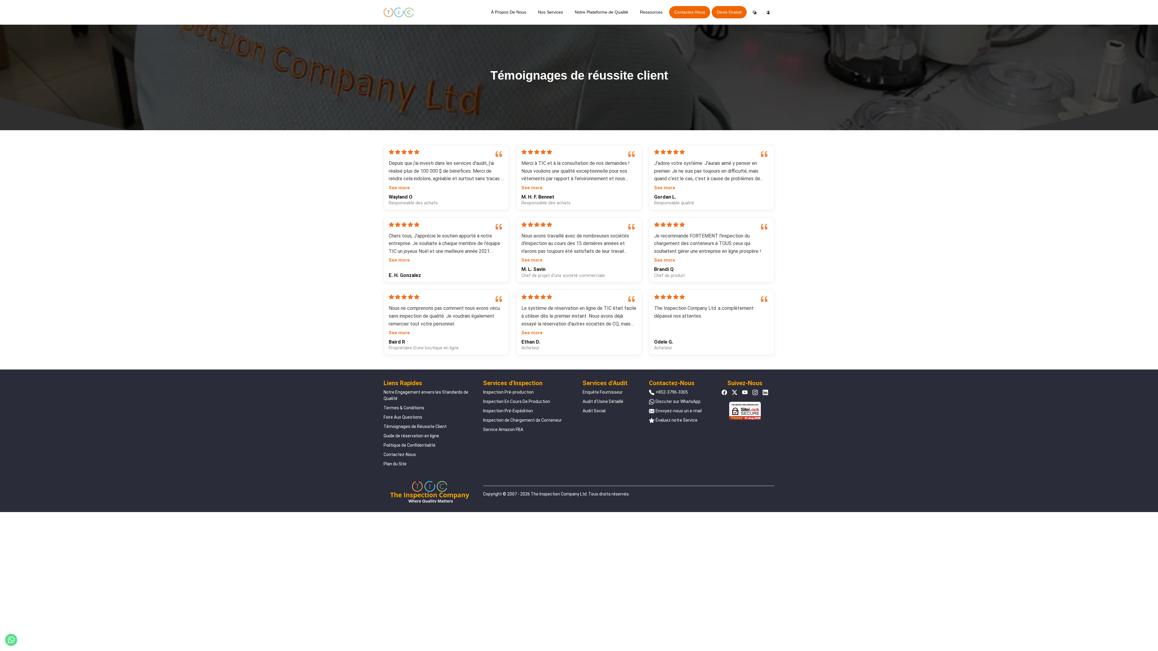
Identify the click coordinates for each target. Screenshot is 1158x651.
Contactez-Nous (689, 12)
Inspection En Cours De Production (516, 401)
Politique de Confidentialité (409, 445)
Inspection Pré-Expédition (508, 410)
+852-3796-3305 (672, 392)
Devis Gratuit (729, 12)
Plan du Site (395, 463)
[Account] (768, 12)
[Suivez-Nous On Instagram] (755, 392)
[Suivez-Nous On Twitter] (734, 392)
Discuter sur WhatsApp (678, 401)
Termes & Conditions (404, 407)
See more (399, 187)
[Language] (754, 12)
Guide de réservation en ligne (411, 435)
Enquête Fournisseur (603, 392)
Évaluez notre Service (677, 420)
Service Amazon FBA (503, 429)
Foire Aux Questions (403, 417)
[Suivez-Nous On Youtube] (745, 392)
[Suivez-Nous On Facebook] (724, 392)
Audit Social (594, 410)
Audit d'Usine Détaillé (603, 401)
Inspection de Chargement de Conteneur (522, 420)
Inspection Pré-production (508, 392)
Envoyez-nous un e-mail (679, 410)
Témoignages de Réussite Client (415, 426)
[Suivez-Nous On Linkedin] (765, 392)
